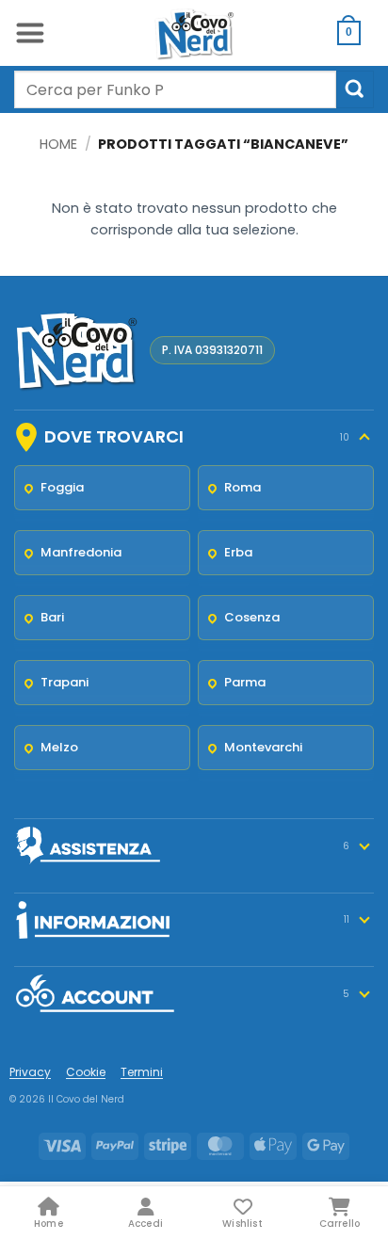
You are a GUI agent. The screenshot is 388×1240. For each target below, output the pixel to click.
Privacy (30, 1072)
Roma (242, 487)
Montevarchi (263, 747)
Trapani (64, 682)
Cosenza (252, 617)
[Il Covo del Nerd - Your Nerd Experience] (194, 33)
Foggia (62, 487)
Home (58, 144)
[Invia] (355, 89)
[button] (29, 33)
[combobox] (175, 89)
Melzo (59, 747)
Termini (142, 1072)
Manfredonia (80, 552)
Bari (52, 617)
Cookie (85, 1072)
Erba (238, 552)
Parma (245, 682)
